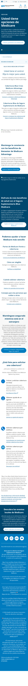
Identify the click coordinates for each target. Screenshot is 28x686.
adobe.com (13, 636)
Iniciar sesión (22, 1)
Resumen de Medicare (7, 61)
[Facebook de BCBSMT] (6, 538)
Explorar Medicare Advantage (10, 169)
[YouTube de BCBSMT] (22, 538)
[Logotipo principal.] (7, 6)
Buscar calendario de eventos (13, 529)
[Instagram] (11, 538)
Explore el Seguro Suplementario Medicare (13, 224)
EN (6, 1)
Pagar (15, 1)
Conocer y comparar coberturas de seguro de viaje (14, 350)
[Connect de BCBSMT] (17, 538)
